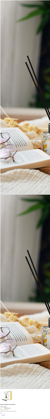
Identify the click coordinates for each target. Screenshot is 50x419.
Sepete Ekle (3, 415)
